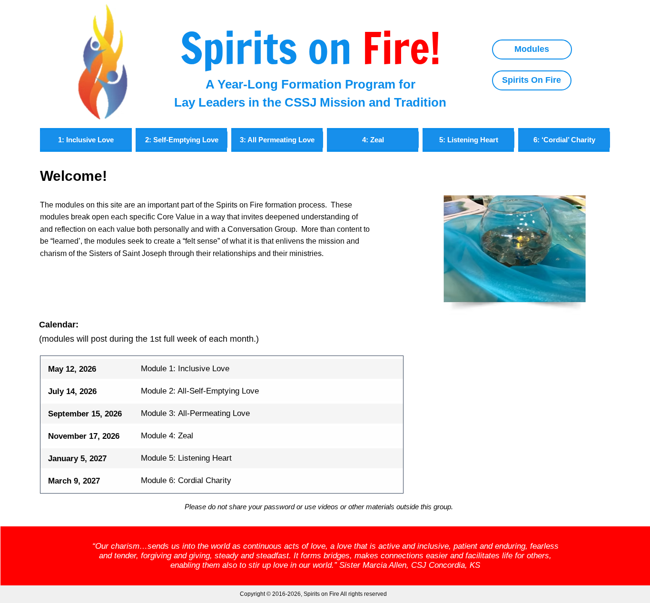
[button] (277, 139)
